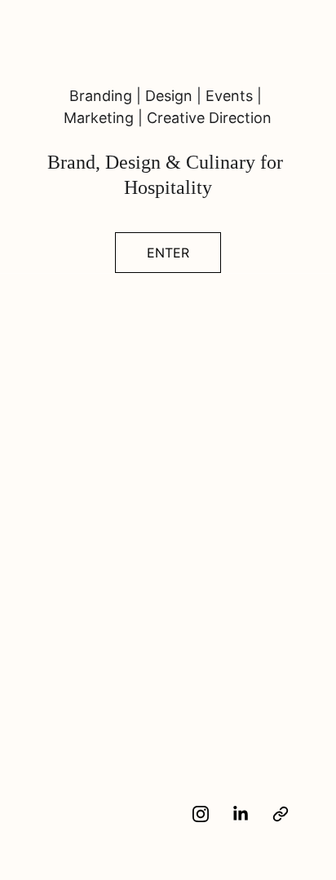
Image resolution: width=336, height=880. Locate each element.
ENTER (168, 252)
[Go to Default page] (280, 814)
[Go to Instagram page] (208, 814)
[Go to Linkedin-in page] (248, 814)
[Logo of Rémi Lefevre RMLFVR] (99, 820)
